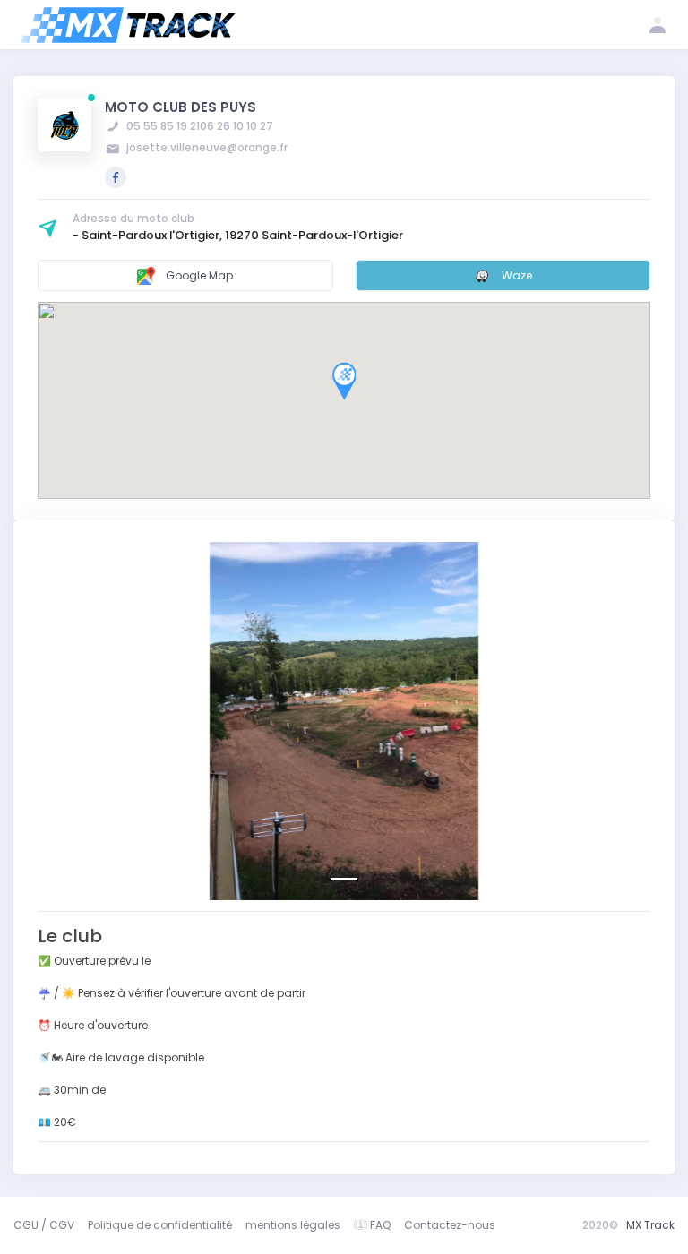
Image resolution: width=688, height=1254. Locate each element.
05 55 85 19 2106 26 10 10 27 (198, 125)
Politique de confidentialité (160, 1225)
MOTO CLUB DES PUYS (180, 107)
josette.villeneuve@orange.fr (206, 147)
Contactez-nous (449, 1225)
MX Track (650, 1225)
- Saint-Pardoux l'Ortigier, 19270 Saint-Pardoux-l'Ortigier (238, 235)
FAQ (380, 1225)
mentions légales (292, 1225)
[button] (84, 721)
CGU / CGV (43, 1225)
